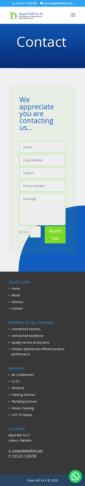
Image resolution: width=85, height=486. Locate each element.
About (16, 295)
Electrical (18, 388)
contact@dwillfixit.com (27, 451)
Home (16, 288)
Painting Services (23, 395)
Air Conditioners (23, 375)
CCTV (15, 381)
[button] (75, 476)
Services (17, 302)
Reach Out (55, 234)
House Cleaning (23, 408)
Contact (17, 308)
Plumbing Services (24, 401)
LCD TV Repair (22, 415)
